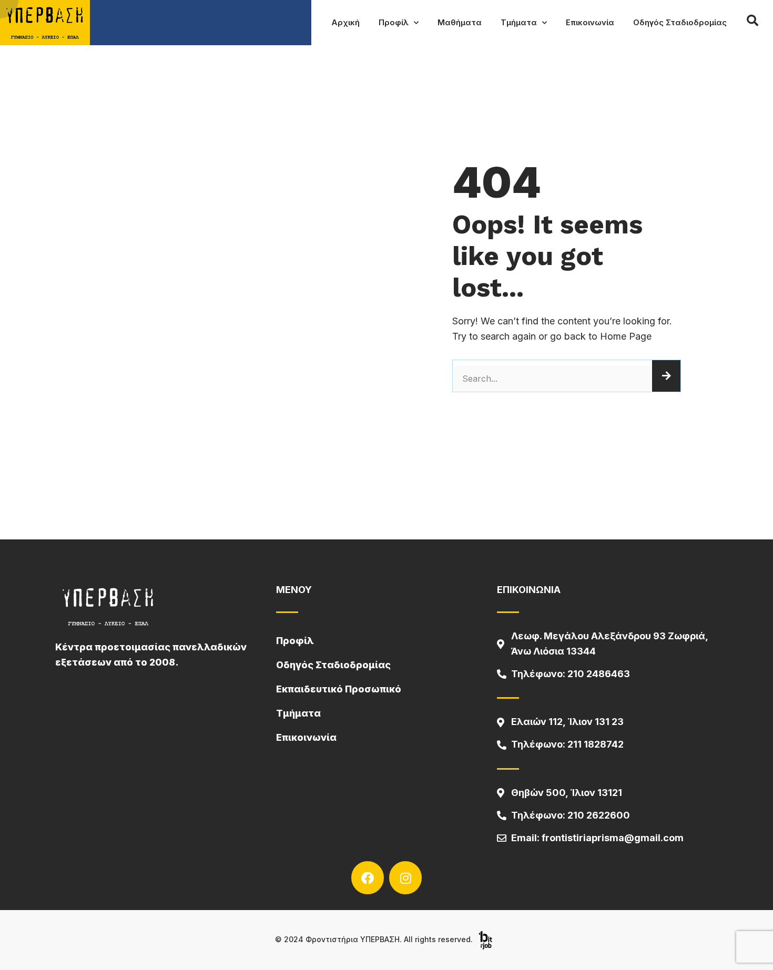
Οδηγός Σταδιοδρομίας (680, 22)
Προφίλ (394, 22)
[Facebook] (367, 877)
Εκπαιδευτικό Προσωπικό (338, 689)
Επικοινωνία (590, 22)
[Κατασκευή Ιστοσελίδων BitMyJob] (485, 939)
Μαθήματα (460, 22)
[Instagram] (405, 877)
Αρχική (345, 22)
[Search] (666, 376)
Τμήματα (519, 22)
